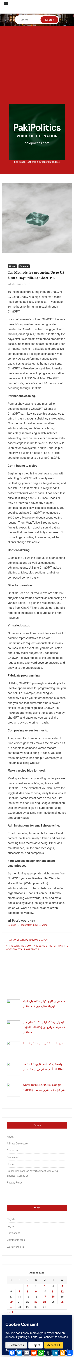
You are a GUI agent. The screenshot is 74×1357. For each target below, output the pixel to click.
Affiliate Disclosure (17, 1143)
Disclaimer (13, 1157)
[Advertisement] (37, 65)
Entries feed (13, 1233)
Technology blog (29, 924)
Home (12, 266)
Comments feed (16, 1240)
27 (11, 1307)
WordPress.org (15, 1247)
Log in (10, 1226)
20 (11, 1302)
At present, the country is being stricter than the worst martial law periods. (37, 947)
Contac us (12, 1150)
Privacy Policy (14, 1182)
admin (11, 284)
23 (35, 1302)
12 (62, 1291)
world (44, 924)
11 (53, 1291)
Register (11, 1219)
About (10, 1136)
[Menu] (5, 3)
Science (24, 266)
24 (44, 1302)
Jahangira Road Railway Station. (28, 939)
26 (62, 1302)
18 (53, 1296)
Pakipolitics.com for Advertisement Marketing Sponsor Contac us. (32, 1173)
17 (44, 1296)
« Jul (10, 1312)
